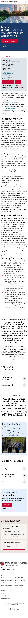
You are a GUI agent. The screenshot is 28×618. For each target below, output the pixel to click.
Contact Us (4, 590)
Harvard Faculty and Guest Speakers (9, 475)
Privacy (3, 593)
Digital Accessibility (6, 598)
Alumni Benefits (19, 585)
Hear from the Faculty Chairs (12, 425)
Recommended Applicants (7, 378)
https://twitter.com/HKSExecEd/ (13, 609)
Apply (5, 46)
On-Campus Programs (7, 583)
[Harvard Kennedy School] (9, 1)
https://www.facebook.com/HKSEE (11, 609)
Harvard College (14, 604)
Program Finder (19, 577)
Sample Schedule (8, 385)
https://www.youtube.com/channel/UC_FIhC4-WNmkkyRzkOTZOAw (18, 609)
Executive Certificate (10, 102)
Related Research (7, 482)
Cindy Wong (5, 79)
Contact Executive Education (12, 542)
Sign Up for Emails (20, 580)
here (6, 89)
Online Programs (19, 583)
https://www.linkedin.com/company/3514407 (15, 609)
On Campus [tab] (6, 56)
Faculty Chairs (7, 469)
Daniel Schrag (6, 75)
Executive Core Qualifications (10, 108)
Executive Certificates (7, 580)
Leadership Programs (6, 585)
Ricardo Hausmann (7, 73)
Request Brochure (9, 41)
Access (6, 505)
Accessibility (4, 595)
